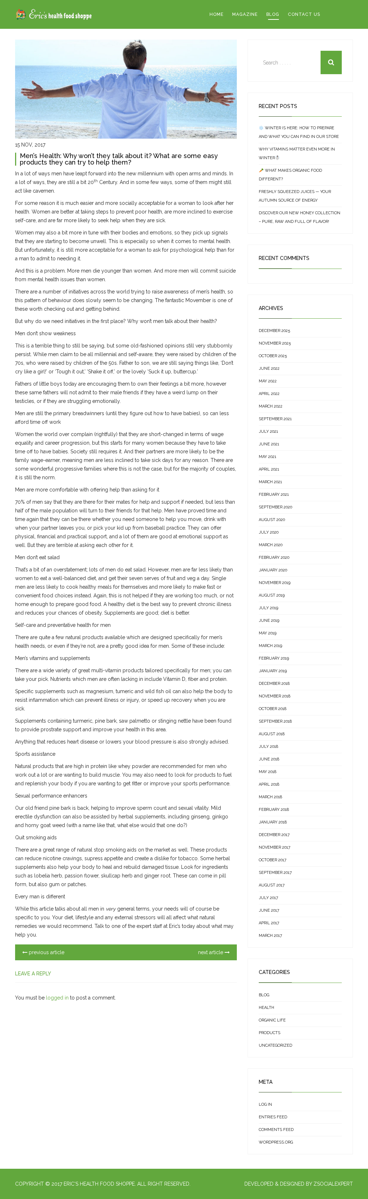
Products (269, 1032)
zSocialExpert (333, 1184)
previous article (45, 952)
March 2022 (270, 406)
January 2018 (273, 822)
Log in (265, 1104)
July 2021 (268, 431)
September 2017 (275, 872)
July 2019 (268, 608)
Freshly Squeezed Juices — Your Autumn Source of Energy (295, 196)
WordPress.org (276, 1142)
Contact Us (304, 14)
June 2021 (269, 444)
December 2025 (274, 330)
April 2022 (269, 393)
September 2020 (275, 507)
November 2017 (274, 847)
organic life (272, 1020)
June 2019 (269, 620)
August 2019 (272, 595)
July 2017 (268, 897)
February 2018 (274, 809)
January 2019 (273, 671)
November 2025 (275, 343)
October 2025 (273, 356)
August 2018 (272, 734)
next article (211, 952)
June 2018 (269, 759)
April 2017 (269, 923)
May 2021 (267, 456)
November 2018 (274, 696)
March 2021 (270, 482)
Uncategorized (275, 1045)
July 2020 (269, 532)
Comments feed (276, 1129)
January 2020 (273, 570)
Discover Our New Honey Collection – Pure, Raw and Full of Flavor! (299, 217)
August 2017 (272, 885)
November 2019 (274, 582)
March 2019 (270, 645)
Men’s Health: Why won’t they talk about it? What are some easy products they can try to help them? (119, 159)
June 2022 (269, 368)
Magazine (245, 14)
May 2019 (267, 633)
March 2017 (270, 935)
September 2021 (275, 419)
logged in (57, 998)
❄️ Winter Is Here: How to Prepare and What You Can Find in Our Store (299, 132)
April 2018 (269, 784)
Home (217, 14)
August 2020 (272, 519)
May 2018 (267, 771)
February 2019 (274, 658)
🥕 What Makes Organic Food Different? (290, 174)
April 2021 (269, 469)
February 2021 (274, 494)
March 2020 (270, 545)
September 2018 (275, 721)
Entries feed (273, 1117)
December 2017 (274, 834)
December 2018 (274, 683)
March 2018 (270, 797)
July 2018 (268, 746)
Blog (272, 14)
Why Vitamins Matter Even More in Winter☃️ (297, 153)
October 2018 (272, 708)
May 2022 (268, 381)
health (266, 1007)
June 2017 (269, 910)
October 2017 (272, 860)
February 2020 (274, 557)
